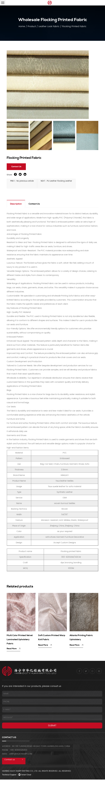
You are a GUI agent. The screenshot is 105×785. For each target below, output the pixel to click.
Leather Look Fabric (49, 26)
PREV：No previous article (22, 180)
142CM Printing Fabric (81, 635)
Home (22, 26)
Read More (12, 645)
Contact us (13, 759)
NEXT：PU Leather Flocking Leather (56, 180)
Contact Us (16, 167)
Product (32, 26)
